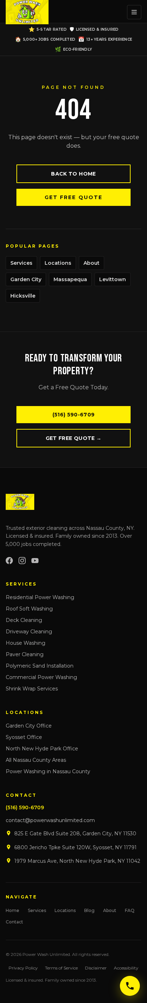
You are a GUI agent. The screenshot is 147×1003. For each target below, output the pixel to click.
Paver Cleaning (25, 654)
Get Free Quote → (74, 438)
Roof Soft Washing (29, 609)
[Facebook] (9, 560)
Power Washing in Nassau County (48, 771)
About (91, 263)
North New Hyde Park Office (42, 748)
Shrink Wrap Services (32, 688)
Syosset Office (24, 737)
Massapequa (70, 279)
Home (12, 910)
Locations (58, 263)
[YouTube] (35, 560)
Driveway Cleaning (29, 631)
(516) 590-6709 (73, 414)
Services (21, 263)
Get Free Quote (73, 197)
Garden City (25, 279)
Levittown (112, 279)
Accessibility (126, 968)
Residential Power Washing (40, 597)
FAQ (130, 910)
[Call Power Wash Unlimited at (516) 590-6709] (130, 986)
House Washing (25, 643)
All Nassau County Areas (36, 760)
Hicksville (22, 296)
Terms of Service (61, 968)
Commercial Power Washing (41, 677)
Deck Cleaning (24, 620)
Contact (14, 922)
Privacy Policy (23, 968)
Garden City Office (29, 726)
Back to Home (73, 174)
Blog (89, 910)
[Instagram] (22, 560)
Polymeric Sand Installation (40, 666)
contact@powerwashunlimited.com (50, 820)
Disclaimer (96, 968)
